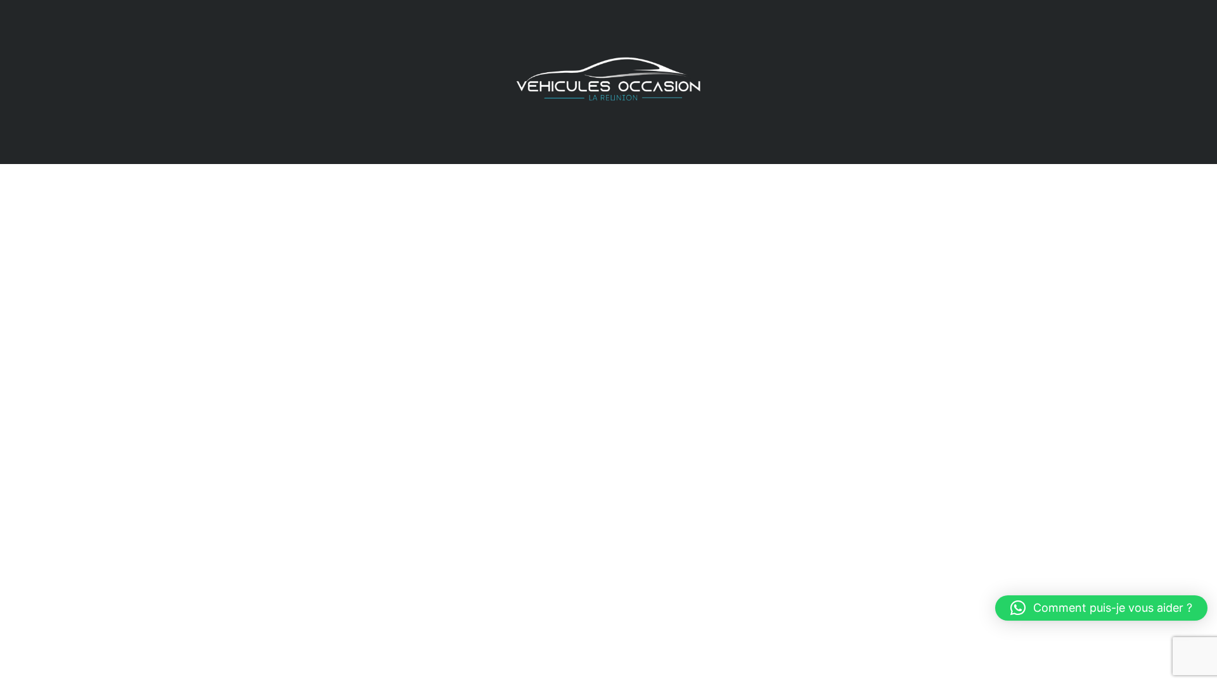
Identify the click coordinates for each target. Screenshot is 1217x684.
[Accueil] (608, 81)
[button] (1101, 608)
